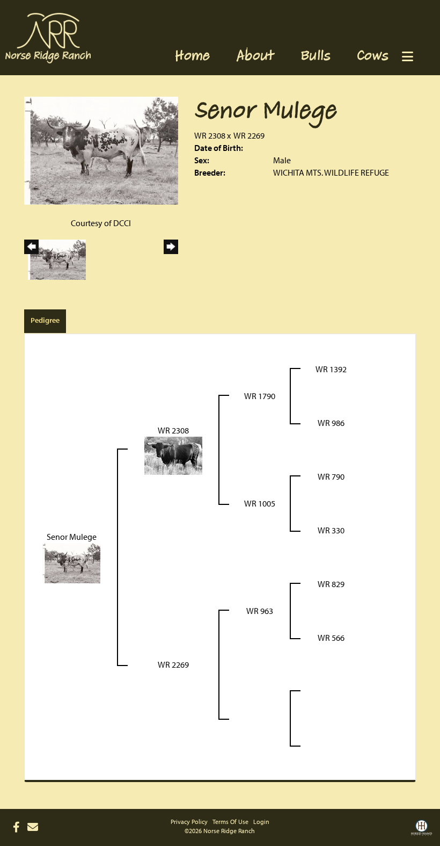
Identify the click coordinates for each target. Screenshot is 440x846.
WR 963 (259, 610)
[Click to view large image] (101, 149)
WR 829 (331, 584)
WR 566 (331, 637)
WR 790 (331, 476)
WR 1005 (259, 503)
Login (261, 822)
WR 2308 (209, 135)
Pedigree (45, 320)
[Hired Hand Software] (421, 831)
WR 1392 (331, 369)
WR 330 (331, 530)
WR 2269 (249, 135)
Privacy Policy (189, 822)
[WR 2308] (173, 455)
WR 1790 (259, 396)
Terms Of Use (230, 822)
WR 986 (331, 422)
